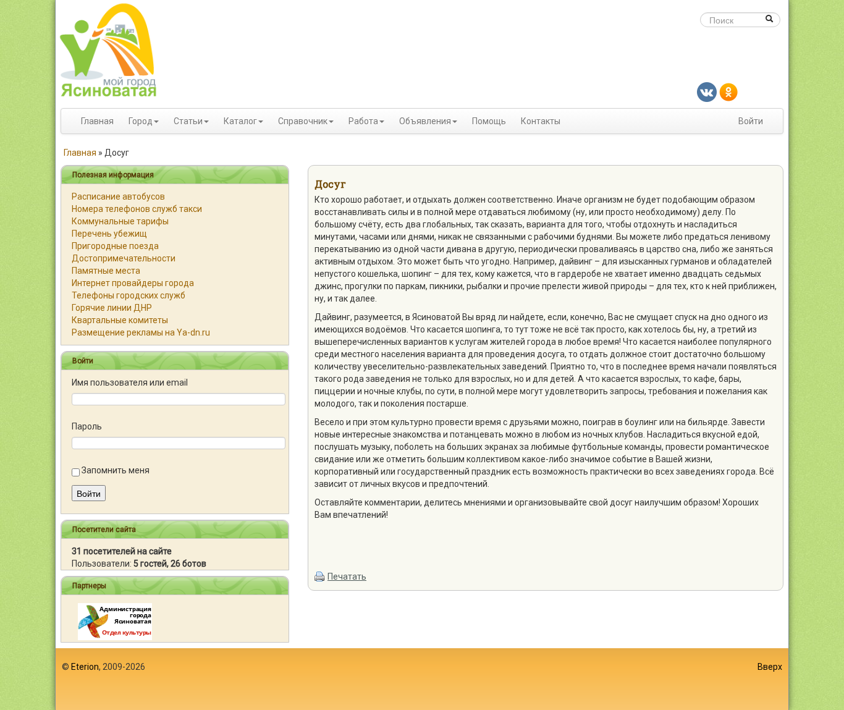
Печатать (346, 576)
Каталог (240, 121)
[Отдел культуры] (115, 621)
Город (141, 121)
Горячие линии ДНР (112, 308)
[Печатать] (320, 576)
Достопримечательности (123, 258)
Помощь (489, 121)
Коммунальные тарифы (120, 221)
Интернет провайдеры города (133, 283)
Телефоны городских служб (128, 295)
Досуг (330, 183)
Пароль (87, 426)
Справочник (302, 121)
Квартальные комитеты (120, 320)
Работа (363, 121)
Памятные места (106, 271)
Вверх (769, 667)
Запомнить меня (116, 470)
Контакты (540, 121)
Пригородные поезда (115, 246)
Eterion (85, 667)
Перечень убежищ (109, 234)
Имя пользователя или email (130, 382)
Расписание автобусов (118, 196)
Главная (97, 121)
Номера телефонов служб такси (137, 209)
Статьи (188, 121)
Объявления (425, 121)
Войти (750, 121)
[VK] (707, 91)
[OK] (728, 91)
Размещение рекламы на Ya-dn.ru (141, 332)
